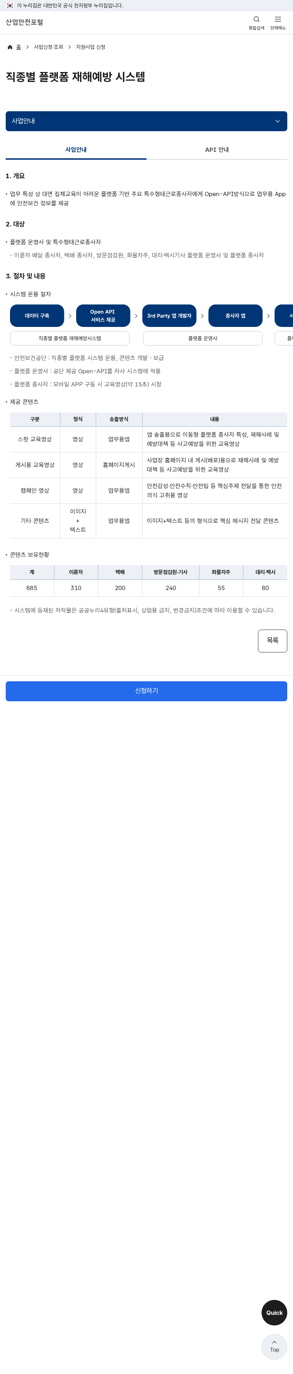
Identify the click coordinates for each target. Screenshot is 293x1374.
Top (274, 1350)
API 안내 (217, 149)
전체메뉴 (278, 28)
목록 (272, 640)
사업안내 (23, 121)
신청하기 (146, 691)
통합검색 (256, 28)
